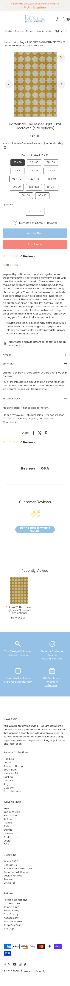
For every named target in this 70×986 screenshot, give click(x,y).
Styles (58, 31)
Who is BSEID (11, 861)
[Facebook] (5, 965)
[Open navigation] (4, 19)
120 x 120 (34, 187)
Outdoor (9, 787)
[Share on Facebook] (33, 433)
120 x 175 (34, 178)
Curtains (9, 780)
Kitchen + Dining (13, 766)
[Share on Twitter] (40, 433)
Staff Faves (10, 837)
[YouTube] (14, 965)
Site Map (9, 928)
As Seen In (10, 819)
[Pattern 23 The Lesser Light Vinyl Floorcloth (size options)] (19, 590)
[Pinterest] (9, 965)
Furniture (9, 759)
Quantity (8, 204)
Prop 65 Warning (14, 921)
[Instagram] (20, 965)
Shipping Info (11, 907)
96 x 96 (42, 195)
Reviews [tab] (28, 468)
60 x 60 (26, 195)
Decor (7, 762)
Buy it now (35, 244)
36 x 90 (17, 170)
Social (7, 840)
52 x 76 (34, 170)
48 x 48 (52, 178)
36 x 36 (34, 162)
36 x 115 (51, 187)
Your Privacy (11, 914)
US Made (9, 833)
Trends (8, 822)
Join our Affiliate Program (19, 868)
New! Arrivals (43, 31)
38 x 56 (51, 162)
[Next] (63, 5)
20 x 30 (17, 162)
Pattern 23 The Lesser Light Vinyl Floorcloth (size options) (19, 610)
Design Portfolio (13, 875)
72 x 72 (17, 187)
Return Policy (11, 910)
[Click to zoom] (61, 58)
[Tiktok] (25, 965)
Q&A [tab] (45, 468)
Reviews (8, 879)
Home (7, 42)
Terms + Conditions (15, 899)
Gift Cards (9, 882)
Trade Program (13, 903)
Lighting (8, 777)
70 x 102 (50, 170)
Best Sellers (11, 815)
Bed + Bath (10, 769)
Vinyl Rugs (20, 42)
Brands (8, 829)
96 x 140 (16, 178)
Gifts (6, 844)
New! (6, 808)
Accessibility (11, 917)
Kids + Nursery (12, 791)
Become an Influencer (17, 872)
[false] (18, 643)
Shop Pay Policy (13, 925)
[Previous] (6, 5)
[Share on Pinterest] (46, 433)
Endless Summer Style (18, 31)
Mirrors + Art (11, 773)
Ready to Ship (12, 812)
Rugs (7, 784)
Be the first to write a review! (35, 529)
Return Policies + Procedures (42, 415)
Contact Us (10, 865)
